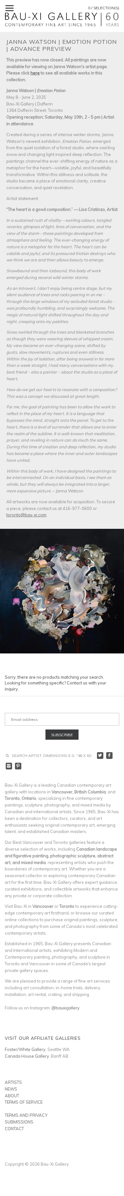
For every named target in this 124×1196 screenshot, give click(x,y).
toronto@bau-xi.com (26, 514)
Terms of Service (24, 1102)
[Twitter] (100, 755)
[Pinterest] (18, 766)
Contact (14, 1128)
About (12, 1095)
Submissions (19, 1121)
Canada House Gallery (27, 1056)
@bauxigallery (65, 1007)
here (35, 72)
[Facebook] (109, 755)
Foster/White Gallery (25, 1049)
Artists (13, 1082)
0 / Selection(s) (103, 7)
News (11, 1089)
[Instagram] (9, 766)
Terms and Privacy (26, 1115)
